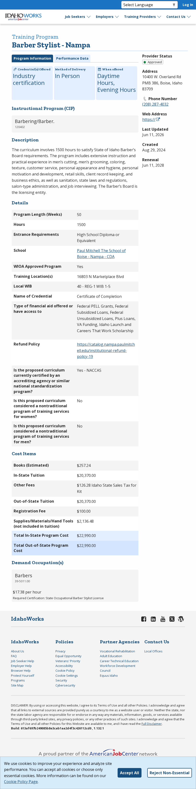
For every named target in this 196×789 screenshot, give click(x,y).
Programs (18, 680)
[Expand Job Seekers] (89, 17)
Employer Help (21, 666)
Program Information (32, 58)
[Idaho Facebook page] (144, 619)
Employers (105, 16)
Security (61, 680)
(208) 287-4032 (155, 104)
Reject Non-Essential (170, 772)
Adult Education (111, 656)
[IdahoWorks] (23, 17)
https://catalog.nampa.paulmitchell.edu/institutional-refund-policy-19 (106, 350)
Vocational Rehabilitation (117, 651)
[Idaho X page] (172, 619)
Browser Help (21, 670)
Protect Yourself (22, 675)
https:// (148, 119)
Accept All (129, 772)
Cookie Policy (64, 670)
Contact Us (175, 16)
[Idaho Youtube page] (163, 619)
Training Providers (140, 16)
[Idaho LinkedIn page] (153, 619)
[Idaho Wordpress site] (181, 619)
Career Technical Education (119, 661)
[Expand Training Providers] (159, 17)
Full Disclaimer (152, 724)
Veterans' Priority (67, 661)
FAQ (14, 656)
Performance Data (72, 58)
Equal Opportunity (68, 656)
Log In (188, 4)
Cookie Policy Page (21, 781)
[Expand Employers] (117, 17)
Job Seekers (75, 16)
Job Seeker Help (22, 661)
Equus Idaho (109, 675)
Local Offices (153, 651)
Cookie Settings (66, 675)
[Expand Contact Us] (189, 17)
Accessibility (64, 666)
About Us (17, 651)
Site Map (17, 685)
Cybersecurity (65, 685)
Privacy (60, 651)
